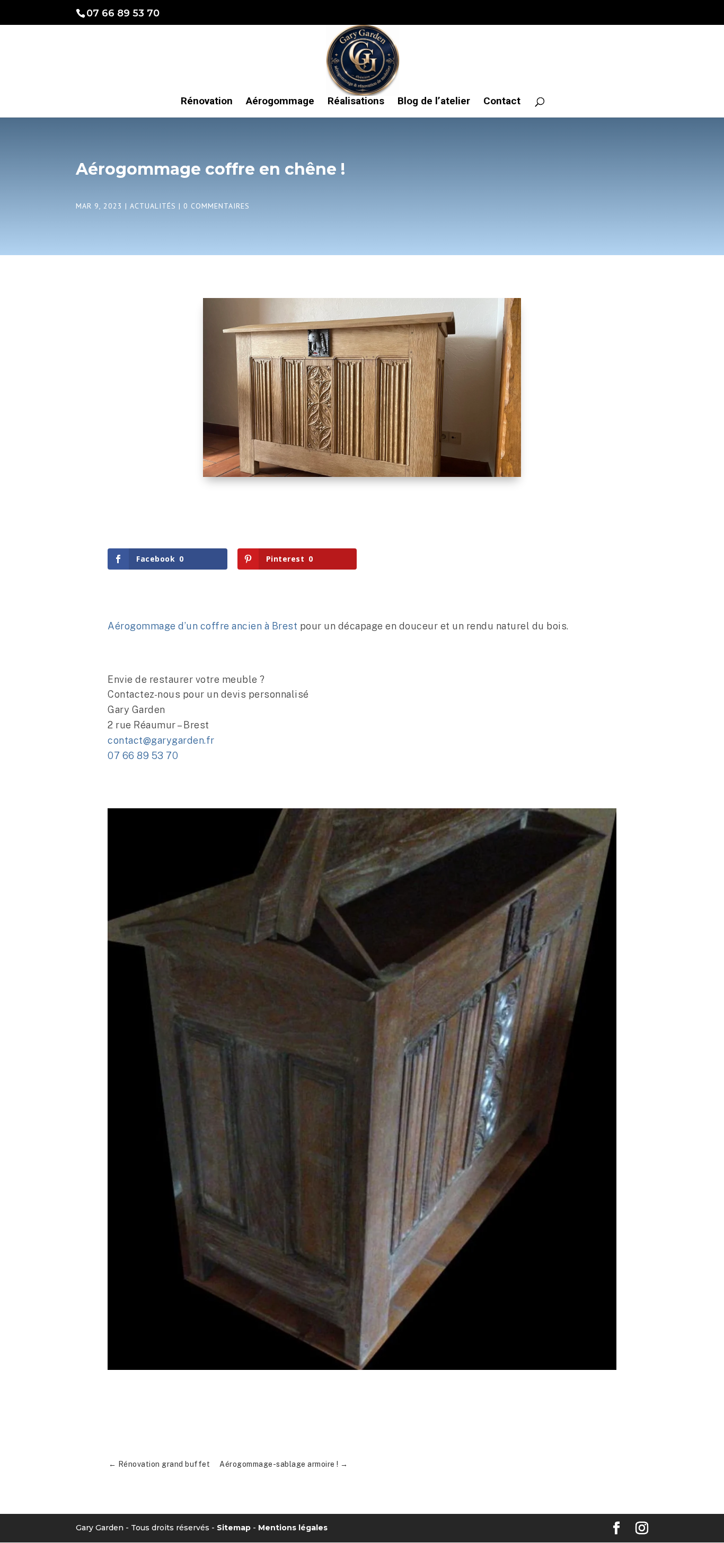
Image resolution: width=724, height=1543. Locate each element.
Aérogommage (280, 102)
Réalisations (356, 102)
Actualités (153, 206)
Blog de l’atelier (434, 102)
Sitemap (234, 1527)
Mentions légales (293, 1527)
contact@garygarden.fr (161, 740)
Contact (501, 102)
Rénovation (207, 102)
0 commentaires (216, 206)
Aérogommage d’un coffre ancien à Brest (202, 625)
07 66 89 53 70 (143, 755)
